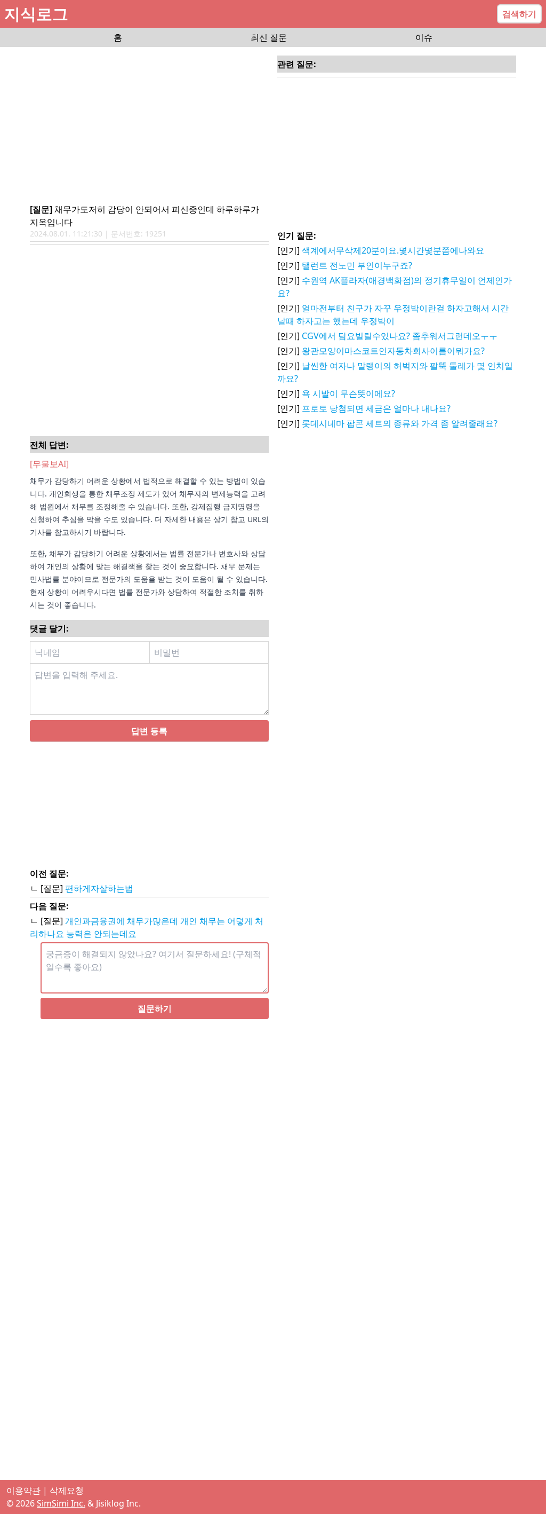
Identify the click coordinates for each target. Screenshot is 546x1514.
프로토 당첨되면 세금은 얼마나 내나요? (376, 408)
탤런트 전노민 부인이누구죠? (357, 265)
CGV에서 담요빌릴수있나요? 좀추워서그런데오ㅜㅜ (399, 336)
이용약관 (23, 1490)
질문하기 (155, 1008)
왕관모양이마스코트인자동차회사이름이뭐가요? (393, 351)
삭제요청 (67, 1490)
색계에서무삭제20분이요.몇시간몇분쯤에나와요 (393, 250)
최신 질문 (269, 37)
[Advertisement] (149, 126)
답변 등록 (149, 731)
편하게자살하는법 (99, 888)
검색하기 (519, 14)
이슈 (423, 37)
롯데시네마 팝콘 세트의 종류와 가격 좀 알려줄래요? (399, 423)
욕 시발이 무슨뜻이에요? (348, 393)
